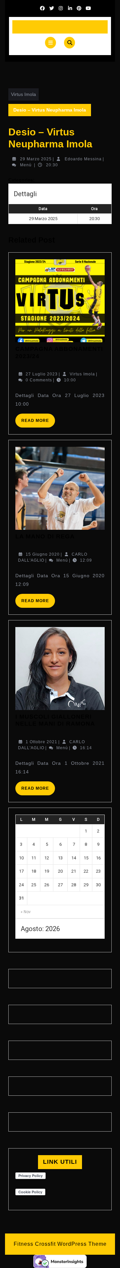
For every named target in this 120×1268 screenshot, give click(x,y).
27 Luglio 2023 (42, 374)
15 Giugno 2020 (43, 554)
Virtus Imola (23, 94)
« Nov (26, 912)
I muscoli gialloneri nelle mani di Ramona (55, 720)
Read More (38, 423)
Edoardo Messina (83, 159)
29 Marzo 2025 (36, 159)
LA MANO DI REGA (45, 536)
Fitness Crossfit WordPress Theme (60, 1244)
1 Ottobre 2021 (41, 742)
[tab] (50, 43)
